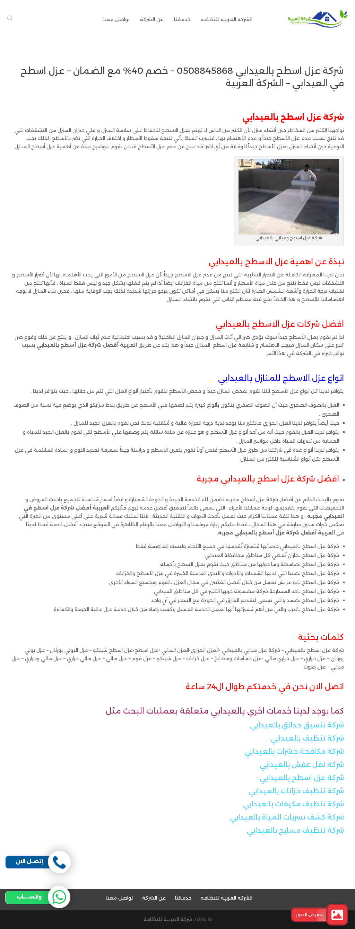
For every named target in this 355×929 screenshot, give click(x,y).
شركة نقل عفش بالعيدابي (301, 764)
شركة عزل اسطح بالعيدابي (302, 777)
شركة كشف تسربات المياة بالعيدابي (287, 817)
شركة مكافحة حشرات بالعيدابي (294, 751)
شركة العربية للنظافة (168, 919)
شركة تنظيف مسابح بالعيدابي (295, 830)
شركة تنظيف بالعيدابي (307, 738)
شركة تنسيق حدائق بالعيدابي (297, 725)
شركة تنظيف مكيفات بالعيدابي (293, 804)
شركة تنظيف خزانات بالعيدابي (296, 791)
